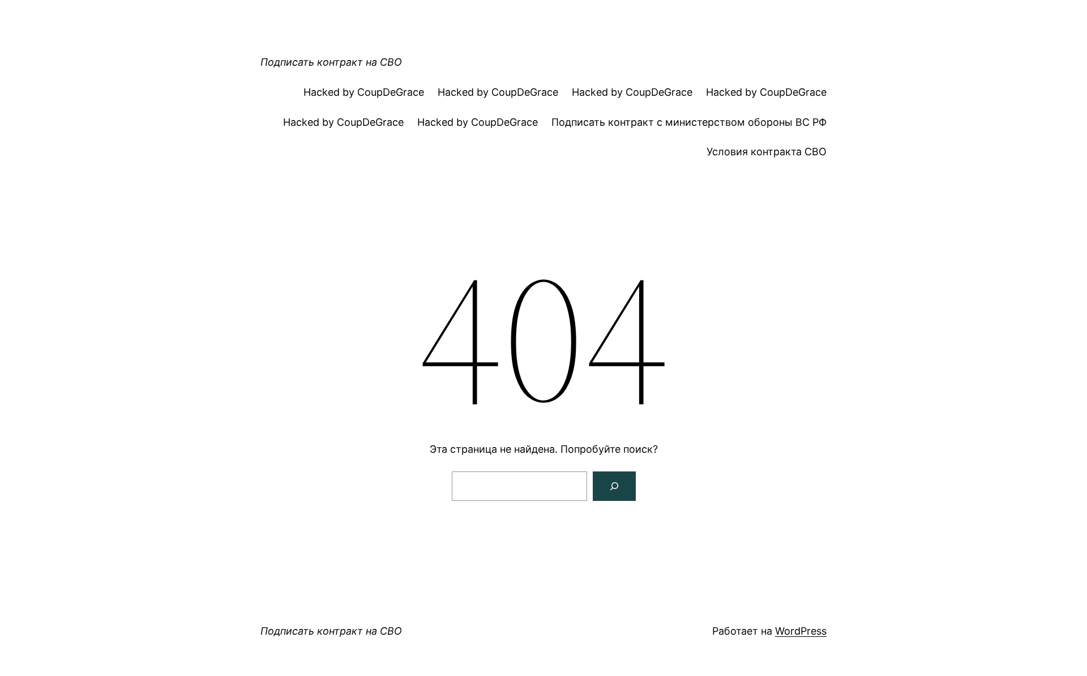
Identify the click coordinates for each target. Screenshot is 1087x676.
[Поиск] (614, 486)
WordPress (801, 631)
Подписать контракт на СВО (331, 62)
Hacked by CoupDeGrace (363, 92)
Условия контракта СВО (767, 152)
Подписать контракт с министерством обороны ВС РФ (689, 122)
